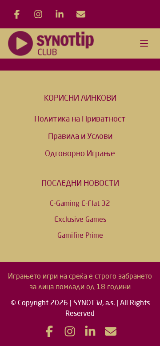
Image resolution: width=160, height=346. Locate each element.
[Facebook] (17, 14)
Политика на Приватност (80, 118)
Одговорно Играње (80, 153)
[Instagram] (38, 14)
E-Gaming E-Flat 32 (80, 203)
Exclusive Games (80, 219)
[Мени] (144, 43)
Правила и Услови (80, 136)
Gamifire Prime (80, 235)
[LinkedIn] (59, 14)
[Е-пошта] (81, 14)
